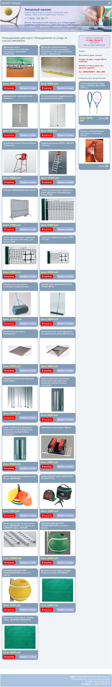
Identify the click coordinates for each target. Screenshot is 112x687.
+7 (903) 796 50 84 (57, 25)
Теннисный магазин (38, 9)
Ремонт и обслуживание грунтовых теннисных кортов (92, 133)
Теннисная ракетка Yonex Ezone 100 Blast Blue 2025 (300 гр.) (92, 85)
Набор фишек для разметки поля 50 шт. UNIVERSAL (20, 477)
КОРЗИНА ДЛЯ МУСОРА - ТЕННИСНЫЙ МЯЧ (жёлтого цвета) (17, 572)
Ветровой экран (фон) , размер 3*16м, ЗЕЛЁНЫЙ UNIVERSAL (19, 618)
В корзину (9, 88)
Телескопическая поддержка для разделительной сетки (57, 97)
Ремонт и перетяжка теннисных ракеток (86, 26)
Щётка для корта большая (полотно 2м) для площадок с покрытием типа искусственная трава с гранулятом (56, 50)
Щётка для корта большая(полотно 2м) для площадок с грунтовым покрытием (16, 50)
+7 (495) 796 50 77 (42, 25)
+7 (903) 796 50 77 (36, 18)
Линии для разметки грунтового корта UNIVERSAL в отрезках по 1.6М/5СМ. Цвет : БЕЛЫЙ (19, 525)
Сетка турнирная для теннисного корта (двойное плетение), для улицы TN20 (19, 239)
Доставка (44, 26)
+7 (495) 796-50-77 (94, 40)
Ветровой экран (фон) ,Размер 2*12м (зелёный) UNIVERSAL (56, 571)
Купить (102, 118)
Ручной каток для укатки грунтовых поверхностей (16, 285)
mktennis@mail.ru (101, 681)
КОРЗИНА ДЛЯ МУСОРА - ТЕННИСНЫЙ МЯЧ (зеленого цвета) (55, 525)
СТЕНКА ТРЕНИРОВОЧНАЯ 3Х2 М (20, 190)
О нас (21, 26)
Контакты (58, 26)
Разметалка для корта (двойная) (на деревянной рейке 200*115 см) (57, 332)
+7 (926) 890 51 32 (72, 25)
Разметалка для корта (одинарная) (14, 332)
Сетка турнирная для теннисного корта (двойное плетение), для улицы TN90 (57, 192)
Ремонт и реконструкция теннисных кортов (56, 30)
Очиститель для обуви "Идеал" (56, 427)
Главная (10, 26)
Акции (32, 26)
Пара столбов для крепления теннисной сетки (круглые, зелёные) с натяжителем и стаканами (55, 381)
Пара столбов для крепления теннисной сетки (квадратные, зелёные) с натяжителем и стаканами (18, 430)
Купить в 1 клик (28, 88)
